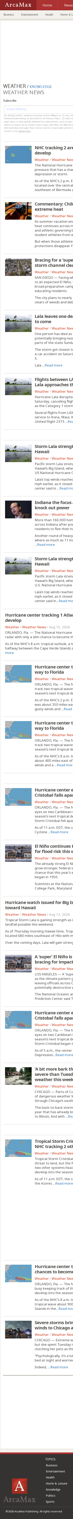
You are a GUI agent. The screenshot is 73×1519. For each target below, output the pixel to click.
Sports (50, 1501)
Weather (42, 159)
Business (9, 14)
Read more (53, 365)
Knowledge (53, 1489)
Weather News (34, 627)
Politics (50, 1495)
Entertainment (29, 14)
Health (49, 14)
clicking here (24, 131)
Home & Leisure (56, 1483)
